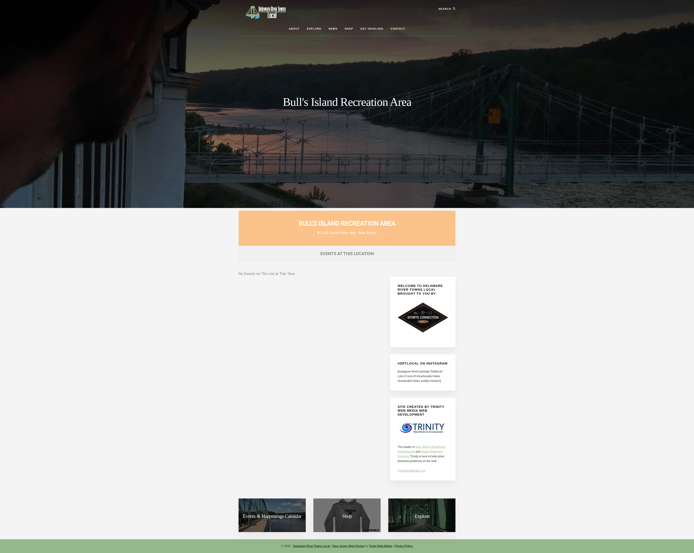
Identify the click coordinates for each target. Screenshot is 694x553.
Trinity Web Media (380, 546)
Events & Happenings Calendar (272, 516)
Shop (347, 516)
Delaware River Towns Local (311, 546)
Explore (422, 516)
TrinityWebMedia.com (411, 470)
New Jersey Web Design (348, 546)
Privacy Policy (404, 546)
